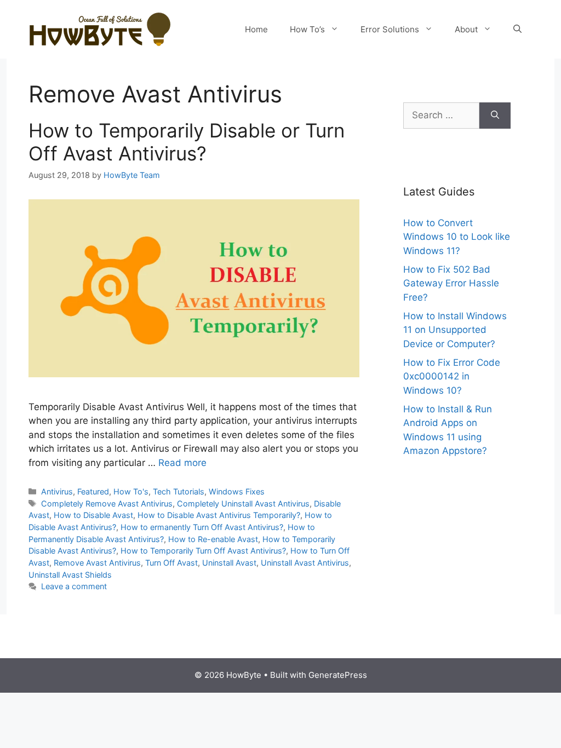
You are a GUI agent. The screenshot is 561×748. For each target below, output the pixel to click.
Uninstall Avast (229, 562)
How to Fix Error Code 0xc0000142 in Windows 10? (451, 376)
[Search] (495, 115)
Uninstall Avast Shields (70, 574)
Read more (182, 462)
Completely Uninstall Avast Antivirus (243, 503)
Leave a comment (74, 586)
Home (256, 29)
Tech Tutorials (178, 491)
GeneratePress (337, 675)
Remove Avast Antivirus (97, 562)
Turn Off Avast (171, 562)
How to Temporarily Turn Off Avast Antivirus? (203, 550)
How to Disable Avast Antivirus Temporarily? (219, 515)
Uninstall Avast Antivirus (305, 562)
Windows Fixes (237, 491)
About (466, 29)
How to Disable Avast (93, 515)
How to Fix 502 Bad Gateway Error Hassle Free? (451, 283)
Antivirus (57, 491)
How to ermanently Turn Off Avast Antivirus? (202, 527)
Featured (93, 491)
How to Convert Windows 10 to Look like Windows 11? (456, 236)
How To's (130, 491)
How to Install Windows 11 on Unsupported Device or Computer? (455, 329)
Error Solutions (389, 29)
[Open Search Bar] (517, 29)
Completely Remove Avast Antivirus (107, 503)
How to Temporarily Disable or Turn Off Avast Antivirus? (186, 142)
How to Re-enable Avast (213, 539)
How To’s (307, 29)
